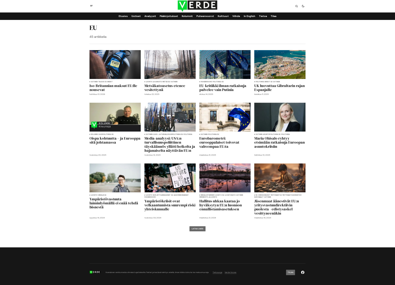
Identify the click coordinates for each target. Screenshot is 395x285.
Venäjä (101, 195)
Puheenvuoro (206, 82)
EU (106, 82)
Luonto (94, 195)
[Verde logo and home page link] (197, 6)
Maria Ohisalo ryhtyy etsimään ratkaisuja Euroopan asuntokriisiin (279, 142)
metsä (165, 82)
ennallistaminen (207, 195)
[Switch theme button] (303, 6)
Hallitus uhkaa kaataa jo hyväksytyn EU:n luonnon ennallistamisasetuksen (220, 205)
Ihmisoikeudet (264, 195)
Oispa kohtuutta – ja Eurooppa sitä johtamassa (114, 140)
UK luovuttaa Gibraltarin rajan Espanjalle (279, 88)
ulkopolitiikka (104, 134)
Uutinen (94, 82)
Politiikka (217, 82)
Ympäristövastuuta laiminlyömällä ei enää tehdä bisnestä (113, 203)
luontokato (230, 195)
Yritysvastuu (276, 195)
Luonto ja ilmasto (154, 82)
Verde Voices (230, 272)
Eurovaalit (259, 197)
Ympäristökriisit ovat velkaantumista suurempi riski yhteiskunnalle (169, 205)
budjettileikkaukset (161, 195)
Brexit (110, 82)
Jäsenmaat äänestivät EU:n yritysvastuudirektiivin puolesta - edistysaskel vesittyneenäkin (276, 207)
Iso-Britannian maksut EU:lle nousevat (113, 88)
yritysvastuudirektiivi (292, 195)
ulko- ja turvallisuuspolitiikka (167, 134)
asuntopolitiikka (270, 134)
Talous (101, 82)
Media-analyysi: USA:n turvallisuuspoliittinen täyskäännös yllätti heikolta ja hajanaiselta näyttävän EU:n (169, 144)
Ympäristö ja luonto (208, 197)
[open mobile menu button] (91, 6)
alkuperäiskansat (181, 195)
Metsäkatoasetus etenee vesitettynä (164, 88)
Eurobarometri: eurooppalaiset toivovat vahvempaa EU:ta (219, 142)
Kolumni (94, 134)
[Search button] (296, 6)
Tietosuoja (217, 272)
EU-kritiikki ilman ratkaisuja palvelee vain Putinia (222, 88)
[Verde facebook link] (303, 272)
